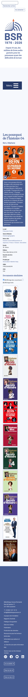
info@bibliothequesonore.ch (12, 612)
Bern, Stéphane (9, 143)
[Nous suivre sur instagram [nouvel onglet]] (5, 656)
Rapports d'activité (9, 618)
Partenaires (7, 627)
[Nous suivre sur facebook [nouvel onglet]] (11, 656)
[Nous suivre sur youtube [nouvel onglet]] (17, 656)
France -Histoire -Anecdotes (18, 242)
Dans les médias (9, 624)
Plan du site (8, 670)
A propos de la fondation (11, 616)
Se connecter (19, 10)
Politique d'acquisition (10, 621)
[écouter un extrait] (5, 177)
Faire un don (8, 677)
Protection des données (11, 630)
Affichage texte (8, 282)
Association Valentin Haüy (10, 261)
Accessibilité (8, 663)
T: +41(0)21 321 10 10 (10, 610)
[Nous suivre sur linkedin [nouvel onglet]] (22, 656)
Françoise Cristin (8, 231)
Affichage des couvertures (14, 280)
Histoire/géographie (9, 236)
